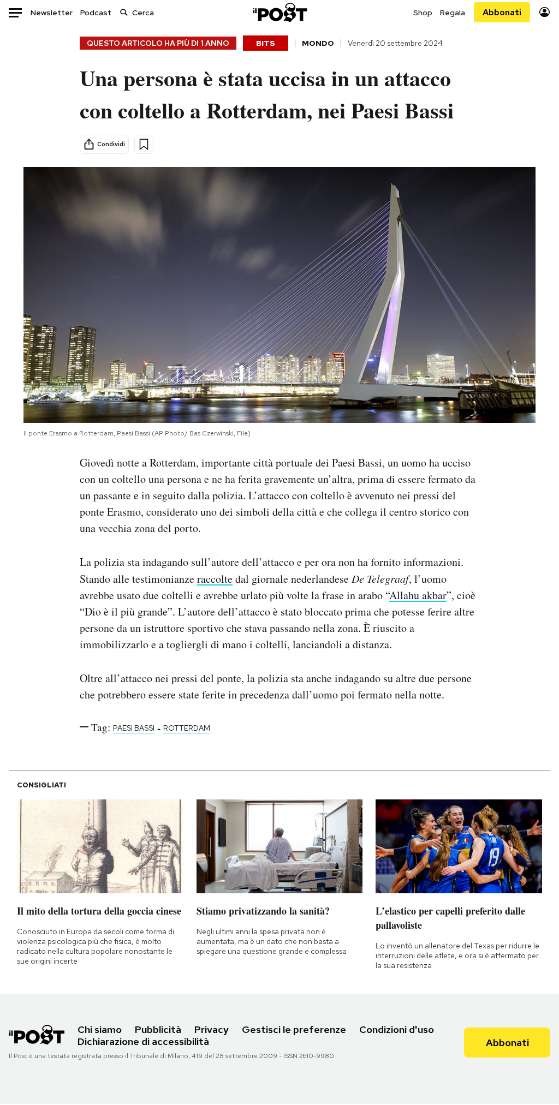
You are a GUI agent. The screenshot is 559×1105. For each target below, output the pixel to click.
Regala (452, 12)
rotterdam (186, 728)
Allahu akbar (418, 595)
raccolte (215, 578)
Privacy (211, 1029)
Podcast (95, 12)
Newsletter (52, 12)
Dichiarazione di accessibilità (143, 1041)
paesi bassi (133, 728)
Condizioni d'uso (396, 1029)
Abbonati (502, 12)
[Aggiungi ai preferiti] (144, 144)
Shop (422, 12)
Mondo (318, 43)
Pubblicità (158, 1029)
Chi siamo (100, 1029)
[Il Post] (279, 12)
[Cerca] (124, 12)
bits (265, 43)
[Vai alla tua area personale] (544, 12)
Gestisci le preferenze (294, 1029)
